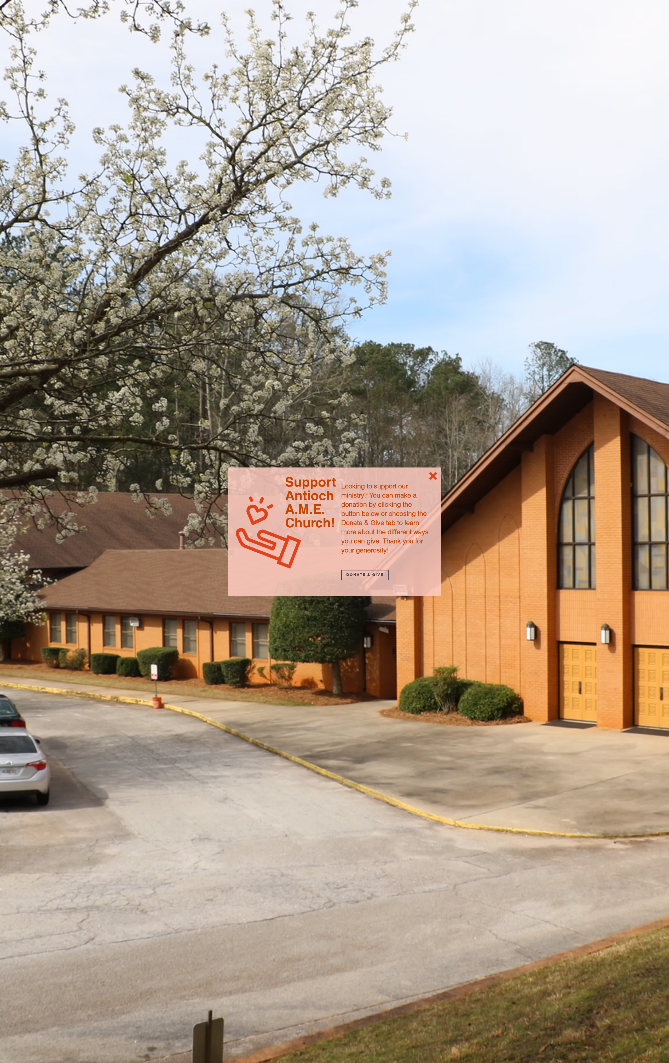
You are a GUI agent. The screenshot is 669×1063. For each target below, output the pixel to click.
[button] (433, 476)
